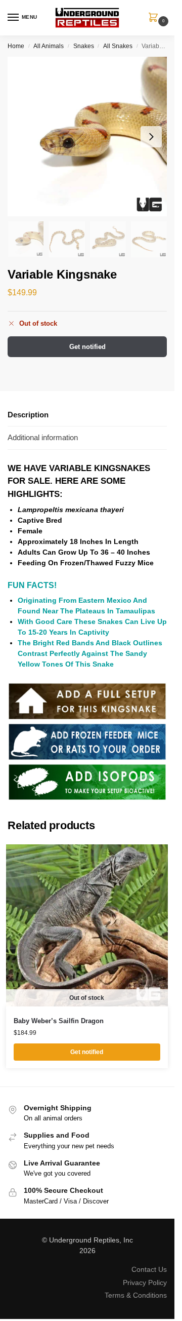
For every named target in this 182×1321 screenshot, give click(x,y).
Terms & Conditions (136, 1295)
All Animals (48, 46)
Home (16, 46)
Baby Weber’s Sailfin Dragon (59, 1021)
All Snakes (117, 46)
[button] (155, 18)
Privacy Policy (145, 1282)
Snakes (83, 46)
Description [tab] (28, 414)
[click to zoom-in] (87, 136)
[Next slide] (151, 136)
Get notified (87, 347)
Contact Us (149, 1269)
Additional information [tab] (43, 437)
